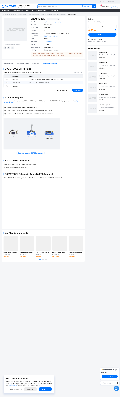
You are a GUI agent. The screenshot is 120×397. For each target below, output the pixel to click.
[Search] (94, 6)
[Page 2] (43, 259)
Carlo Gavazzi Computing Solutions (54, 22)
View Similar (77, 90)
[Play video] (31, 133)
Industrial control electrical (36, 14)
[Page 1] (40, 259)
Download (49, 41)
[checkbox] (7, 79)
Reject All (30, 389)
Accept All (45, 389)
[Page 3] (46, 259)
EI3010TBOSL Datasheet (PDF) (19, 167)
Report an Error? (78, 72)
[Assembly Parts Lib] (9, 6)
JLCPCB (4, 14)
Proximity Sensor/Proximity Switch (56, 14)
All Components (22, 14)
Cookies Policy (12, 385)
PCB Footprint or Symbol (51, 36)
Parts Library (12, 14)
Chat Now (110, 376)
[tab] (8, 63)
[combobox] (58, 6)
